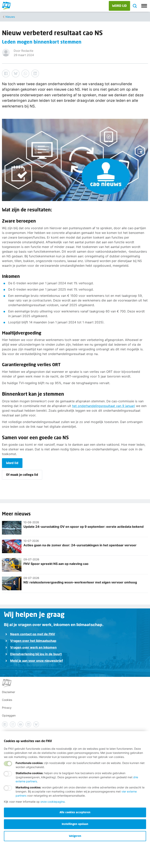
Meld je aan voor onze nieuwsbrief (36, 661)
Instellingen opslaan (75, 824)
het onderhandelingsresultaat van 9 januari (103, 406)
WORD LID (119, 5)
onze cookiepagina (52, 801)
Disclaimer (8, 692)
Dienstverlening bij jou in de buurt (36, 654)
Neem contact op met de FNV (32, 634)
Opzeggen (9, 715)
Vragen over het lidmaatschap (33, 641)
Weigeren (75, 835)
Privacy (7, 707)
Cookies (7, 699)
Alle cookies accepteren (75, 812)
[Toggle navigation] (144, 6)
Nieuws (10, 16)
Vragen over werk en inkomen (33, 647)
